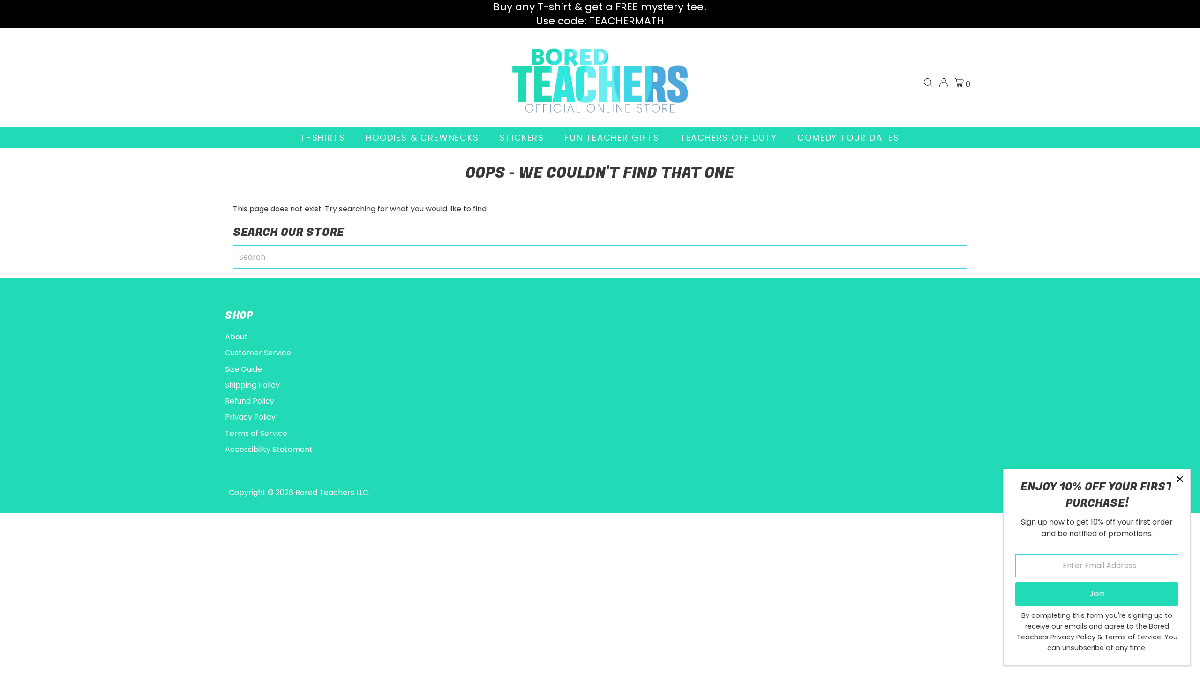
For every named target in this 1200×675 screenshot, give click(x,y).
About (236, 336)
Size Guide (243, 369)
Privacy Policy (250, 417)
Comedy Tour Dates (848, 137)
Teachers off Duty (728, 137)
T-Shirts (322, 137)
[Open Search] (928, 82)
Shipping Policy (252, 385)
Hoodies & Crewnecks (422, 137)
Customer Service (258, 352)
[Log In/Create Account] (943, 82)
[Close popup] (1179, 480)
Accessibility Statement (269, 449)
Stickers (522, 137)
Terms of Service (256, 433)
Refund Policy (249, 401)
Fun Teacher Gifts (612, 137)
